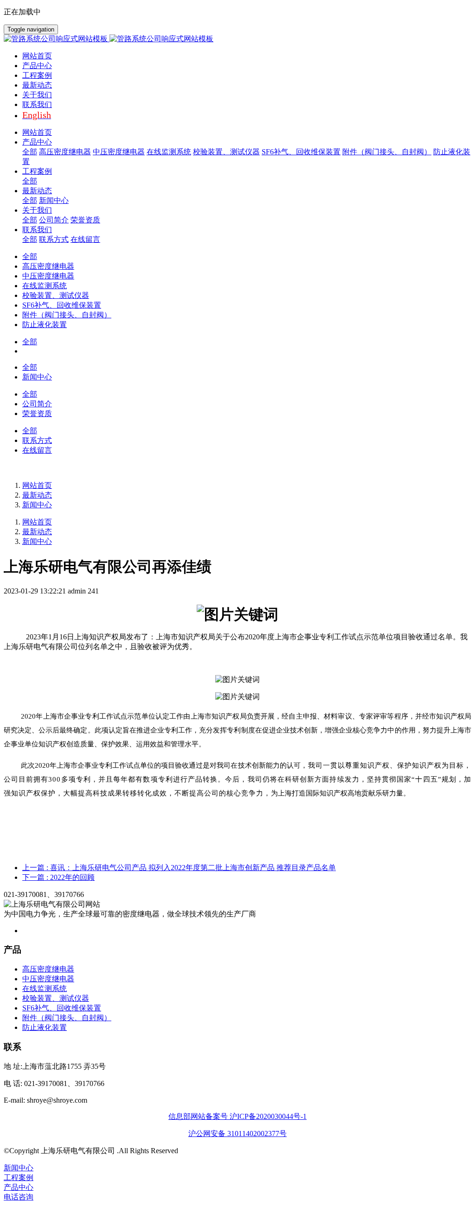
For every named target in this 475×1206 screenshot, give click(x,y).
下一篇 (58, 877)
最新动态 (37, 495)
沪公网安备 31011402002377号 (237, 1133)
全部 (29, 152)
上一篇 (179, 867)
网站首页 (37, 56)
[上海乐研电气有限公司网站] (237, 39)
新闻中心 (37, 505)
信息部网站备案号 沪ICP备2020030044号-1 (237, 1116)
